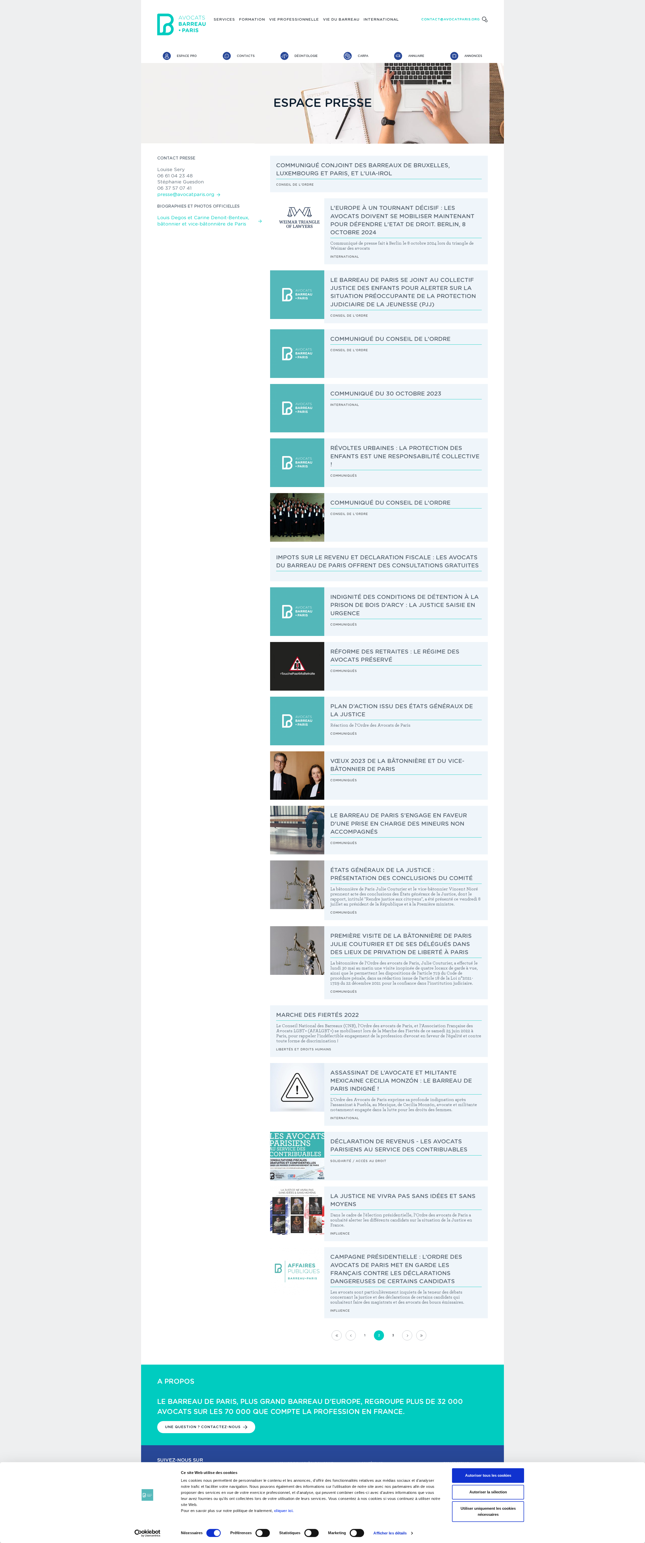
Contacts (246, 55)
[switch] (262, 1533)
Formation (252, 19)
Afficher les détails (390, 1533)
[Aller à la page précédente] (351, 1335)
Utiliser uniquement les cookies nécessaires (488, 1511)
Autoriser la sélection (488, 1492)
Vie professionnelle (294, 19)
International (381, 19)
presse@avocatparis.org (185, 194)
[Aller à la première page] (337, 1335)
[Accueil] (181, 24)
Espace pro (187, 55)
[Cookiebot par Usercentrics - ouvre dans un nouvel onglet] (147, 1533)
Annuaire (416, 55)
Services (224, 19)
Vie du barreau (341, 19)
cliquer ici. (284, 1510)
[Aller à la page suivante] (407, 1335)
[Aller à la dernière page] (421, 1335)
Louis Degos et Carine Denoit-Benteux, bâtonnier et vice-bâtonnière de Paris (203, 221)
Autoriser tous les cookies (488, 1475)
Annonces (473, 55)
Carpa (363, 55)
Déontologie (306, 55)
